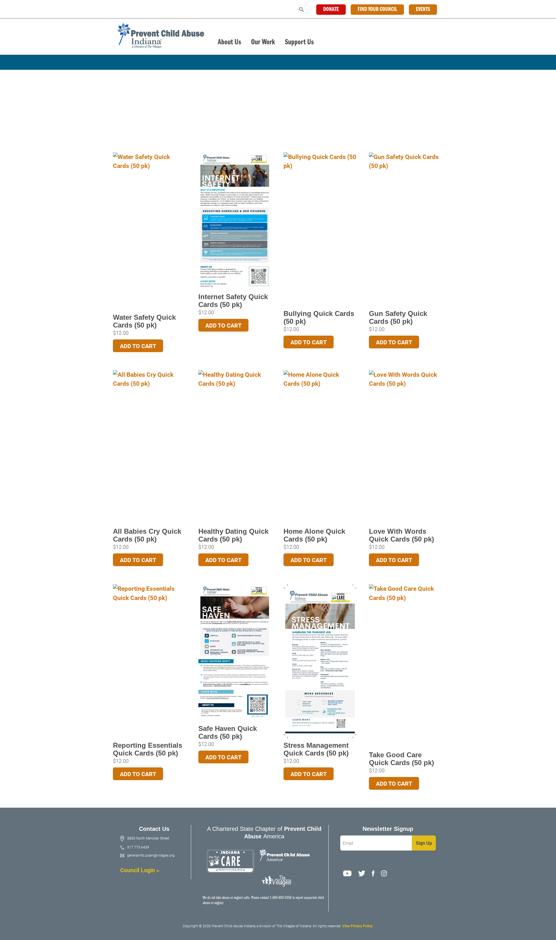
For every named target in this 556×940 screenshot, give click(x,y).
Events (423, 9)
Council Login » (139, 870)
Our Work (263, 42)
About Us (229, 42)
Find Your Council (377, 9)
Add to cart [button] (138, 346)
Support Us (299, 42)
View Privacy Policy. (357, 925)
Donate (331, 9)
